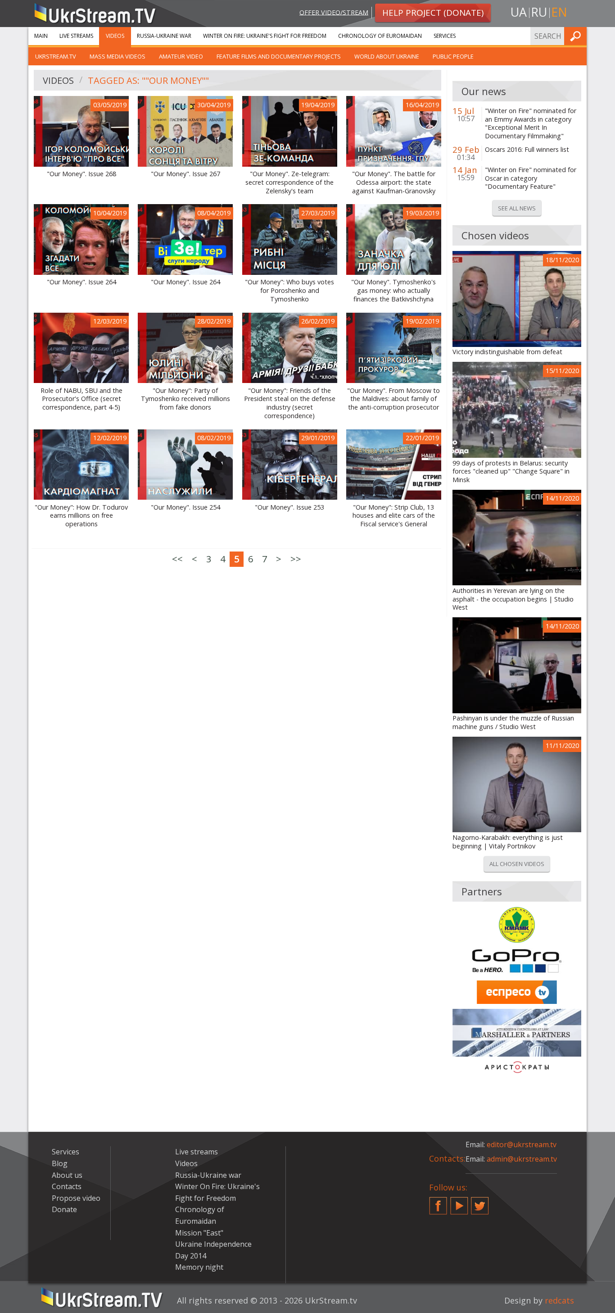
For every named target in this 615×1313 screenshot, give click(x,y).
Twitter (480, 1202)
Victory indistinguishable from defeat (507, 352)
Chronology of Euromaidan (380, 36)
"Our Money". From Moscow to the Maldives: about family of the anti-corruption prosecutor (393, 399)
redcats (559, 1300)
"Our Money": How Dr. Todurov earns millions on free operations (81, 515)
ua (519, 12)
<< (177, 559)
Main (41, 36)
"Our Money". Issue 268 (81, 174)
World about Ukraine (386, 56)
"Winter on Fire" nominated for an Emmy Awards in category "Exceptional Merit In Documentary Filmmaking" (530, 123)
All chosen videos (516, 864)
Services (445, 36)
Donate (64, 1209)
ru (539, 12)
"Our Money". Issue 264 (81, 282)
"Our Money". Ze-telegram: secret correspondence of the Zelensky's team (289, 182)
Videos (115, 36)
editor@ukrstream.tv (521, 1144)
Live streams (76, 36)
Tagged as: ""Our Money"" (148, 80)
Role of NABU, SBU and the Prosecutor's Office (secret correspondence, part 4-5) (81, 399)
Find (577, 36)
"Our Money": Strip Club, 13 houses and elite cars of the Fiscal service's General (394, 515)
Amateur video (181, 56)
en (559, 12)
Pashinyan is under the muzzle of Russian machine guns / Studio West (513, 722)
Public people (453, 56)
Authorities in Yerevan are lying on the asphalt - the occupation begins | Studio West (513, 599)
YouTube (459, 1202)
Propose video (76, 1198)
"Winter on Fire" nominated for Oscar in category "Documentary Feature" (530, 178)
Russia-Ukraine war (164, 36)
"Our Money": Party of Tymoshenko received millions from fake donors (185, 399)
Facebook (438, 1202)
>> (295, 559)
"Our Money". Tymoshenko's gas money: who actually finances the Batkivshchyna (393, 290)
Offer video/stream (333, 12)
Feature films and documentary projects (279, 56)
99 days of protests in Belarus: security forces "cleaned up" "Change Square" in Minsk (511, 471)
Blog (60, 1163)
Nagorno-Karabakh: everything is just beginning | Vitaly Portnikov (507, 842)
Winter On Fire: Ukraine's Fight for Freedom (264, 36)
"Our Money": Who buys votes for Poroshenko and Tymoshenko (289, 290)
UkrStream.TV (55, 56)
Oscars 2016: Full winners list (527, 150)
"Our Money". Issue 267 (185, 174)
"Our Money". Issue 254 (185, 507)
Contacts (66, 1186)
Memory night (199, 1267)
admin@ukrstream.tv (522, 1159)
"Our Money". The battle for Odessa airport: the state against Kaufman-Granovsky (393, 182)
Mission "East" (199, 1233)
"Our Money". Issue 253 (289, 507)
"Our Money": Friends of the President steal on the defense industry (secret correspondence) (289, 403)
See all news (517, 208)
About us (67, 1175)
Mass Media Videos (117, 56)
